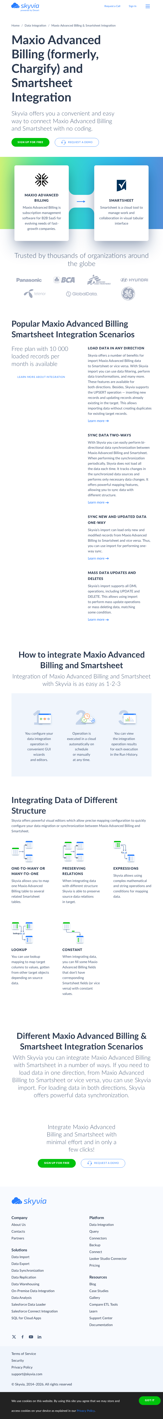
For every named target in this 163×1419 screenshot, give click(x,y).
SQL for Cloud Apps (26, 1318)
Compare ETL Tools (103, 1304)
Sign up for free (57, 1163)
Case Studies (98, 1291)
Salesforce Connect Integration (34, 1311)
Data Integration (35, 25)
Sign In (132, 6)
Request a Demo (80, 142)
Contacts (18, 1231)
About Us (18, 1224)
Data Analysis (21, 1297)
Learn (93, 1311)
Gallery (94, 1297)
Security (17, 1360)
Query (94, 1231)
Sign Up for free (30, 142)
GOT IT (149, 1400)
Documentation (101, 1325)
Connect (95, 1252)
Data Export (20, 1264)
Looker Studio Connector (108, 1258)
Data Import (20, 1257)
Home (15, 25)
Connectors (98, 1238)
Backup (94, 1245)
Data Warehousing (25, 1284)
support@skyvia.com (26, 1374)
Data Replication (23, 1277)
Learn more (96, 421)
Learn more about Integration (41, 377)
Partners (17, 1238)
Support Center (100, 1318)
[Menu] (148, 6)
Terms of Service (23, 1354)
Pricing (94, 1265)
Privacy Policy (21, 1367)
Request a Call (112, 6)
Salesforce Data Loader (28, 1304)
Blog (92, 1284)
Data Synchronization (27, 1270)
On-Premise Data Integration (33, 1291)
